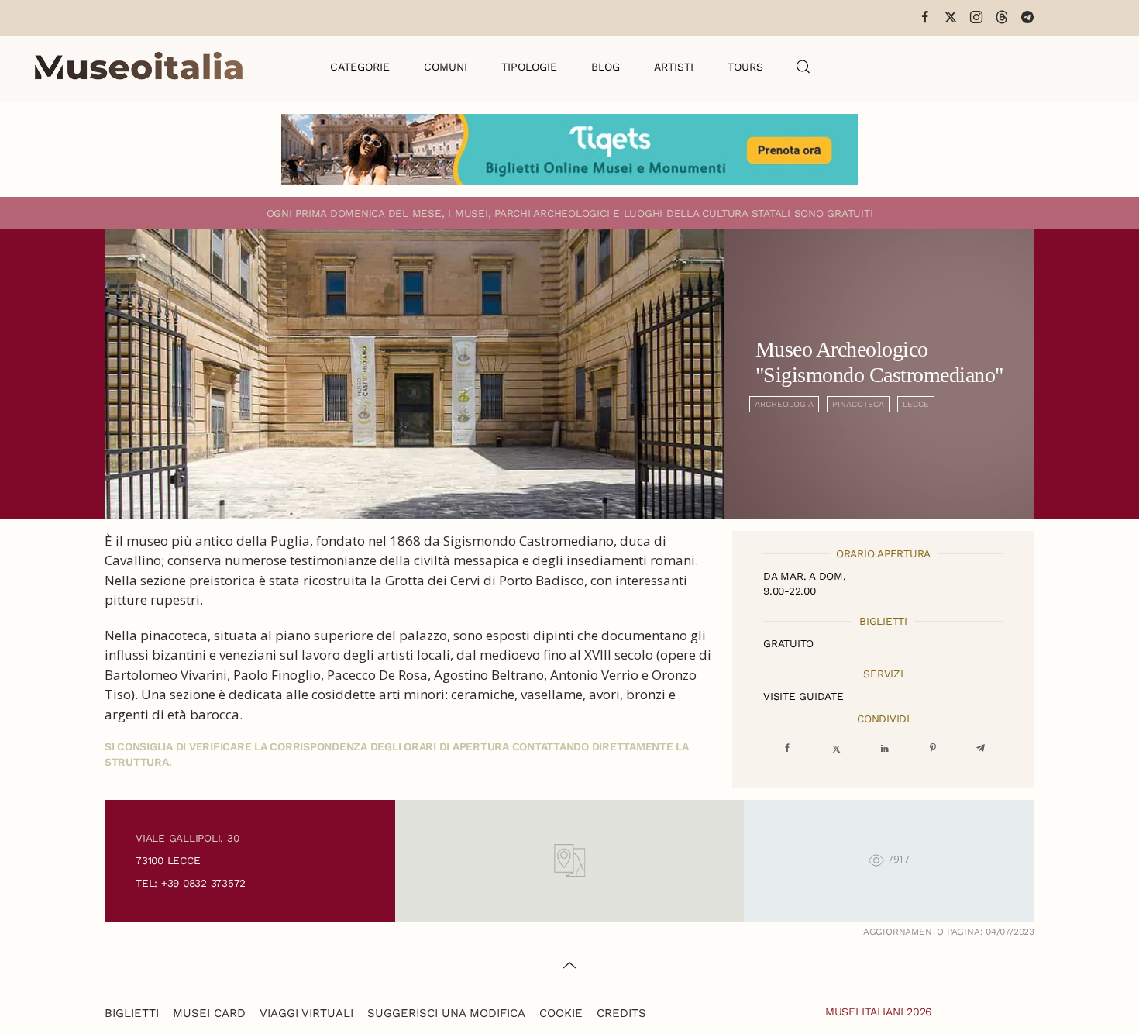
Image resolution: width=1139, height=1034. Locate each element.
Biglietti (132, 1013)
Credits (621, 1013)
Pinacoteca (858, 404)
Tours (745, 66)
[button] (803, 67)
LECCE (916, 404)
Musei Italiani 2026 (878, 1011)
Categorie (360, 66)
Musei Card (209, 1013)
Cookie (561, 1013)
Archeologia (784, 404)
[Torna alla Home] (138, 67)
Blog (605, 66)
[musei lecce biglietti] (569, 149)
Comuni (445, 66)
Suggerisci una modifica (446, 1013)
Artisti (673, 66)
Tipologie (529, 66)
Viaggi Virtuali (306, 1013)
